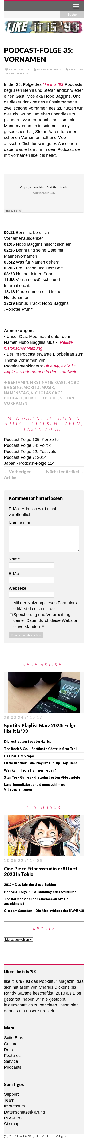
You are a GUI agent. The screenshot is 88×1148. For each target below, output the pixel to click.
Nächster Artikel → (65, 471)
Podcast (13, 398)
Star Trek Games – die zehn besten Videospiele (42, 777)
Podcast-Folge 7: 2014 (25, 457)
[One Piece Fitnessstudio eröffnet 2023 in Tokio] (44, 852)
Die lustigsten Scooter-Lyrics (27, 741)
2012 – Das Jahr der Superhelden (30, 885)
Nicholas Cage (47, 392)
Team (9, 1100)
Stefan (67, 398)
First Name (42, 382)
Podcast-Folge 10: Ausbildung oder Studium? (40, 892)
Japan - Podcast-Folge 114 (29, 463)
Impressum (14, 1106)
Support (11, 1094)
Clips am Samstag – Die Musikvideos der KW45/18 (44, 911)
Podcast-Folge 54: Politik (27, 445)
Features (12, 1055)
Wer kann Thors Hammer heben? (30, 770)
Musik (48, 387)
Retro (9, 1049)
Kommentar (20, 522)
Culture (11, 1043)
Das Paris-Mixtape (19, 756)
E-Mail (15, 573)
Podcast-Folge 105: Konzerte (31, 439)
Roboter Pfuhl (41, 398)
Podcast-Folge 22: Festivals (30, 451)
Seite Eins (13, 1037)
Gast (60, 382)
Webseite (17, 588)
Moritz (31, 387)
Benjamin (18, 382)
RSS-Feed (14, 1118)
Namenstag (16, 392)
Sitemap (11, 1123)
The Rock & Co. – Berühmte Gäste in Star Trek (40, 749)
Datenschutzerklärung (24, 1112)
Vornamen (15, 403)
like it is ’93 (53, 84)
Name (14, 559)
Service (11, 1061)
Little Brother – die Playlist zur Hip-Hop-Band (41, 763)
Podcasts (19, 73)
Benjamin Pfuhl (50, 69)
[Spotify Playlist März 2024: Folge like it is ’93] (44, 709)
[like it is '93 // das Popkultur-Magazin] (44, 30)
